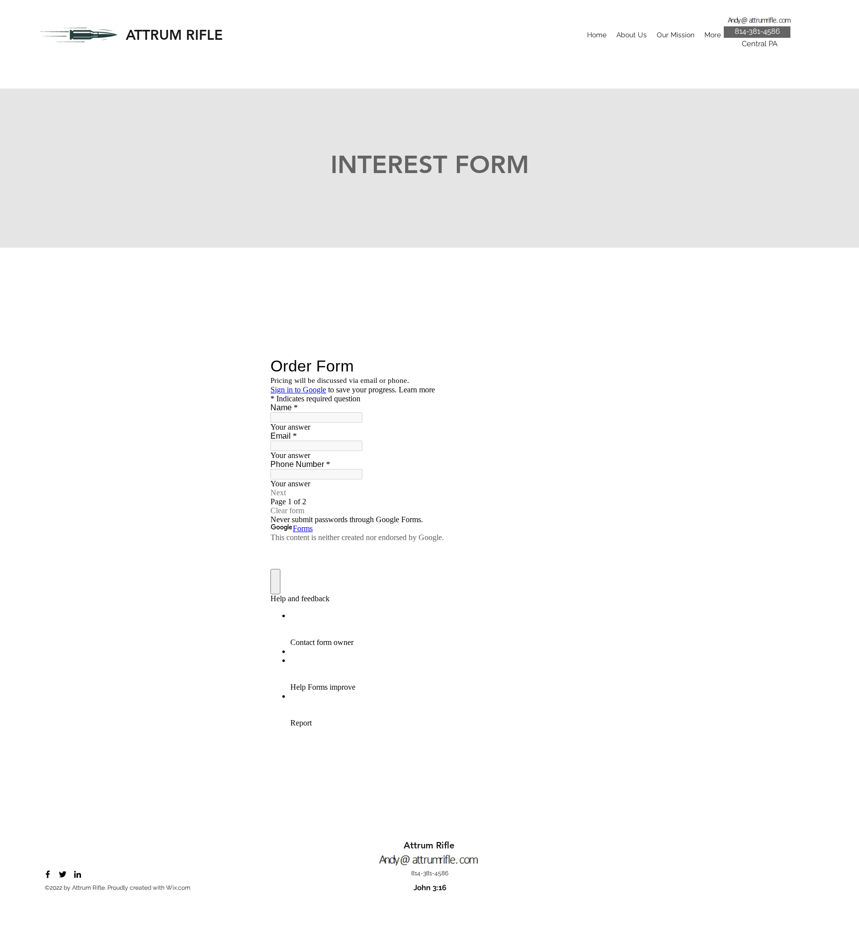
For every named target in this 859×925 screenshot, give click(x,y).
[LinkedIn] (78, 874)
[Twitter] (63, 874)
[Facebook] (48, 874)
